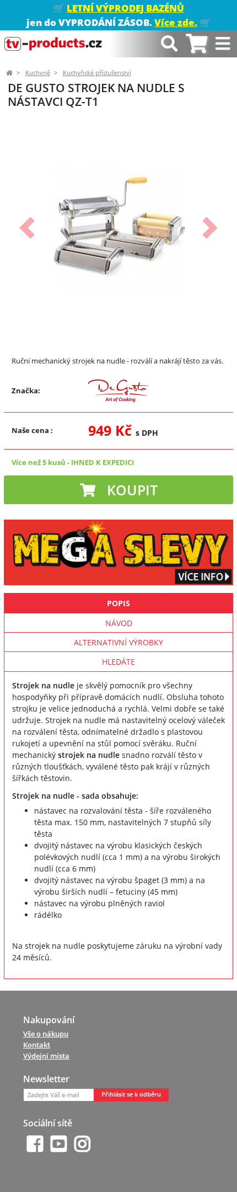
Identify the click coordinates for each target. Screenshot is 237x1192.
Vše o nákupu (45, 1034)
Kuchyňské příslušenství (97, 73)
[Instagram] (82, 1143)
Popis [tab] (118, 603)
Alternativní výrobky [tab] (118, 642)
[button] (27, 228)
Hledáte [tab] (118, 661)
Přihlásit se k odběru (131, 1094)
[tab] (196, 43)
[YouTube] (59, 1143)
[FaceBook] (35, 1143)
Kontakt (36, 1045)
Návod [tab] (118, 623)
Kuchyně (37, 73)
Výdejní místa (46, 1056)
